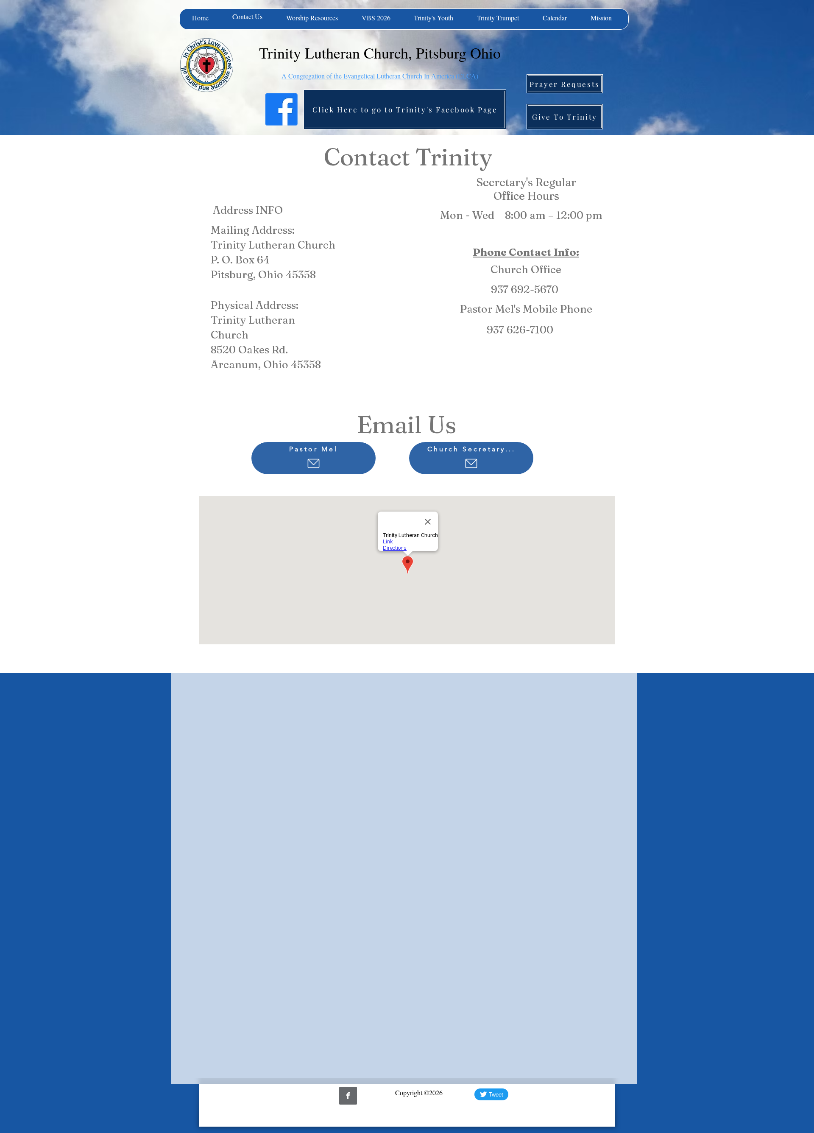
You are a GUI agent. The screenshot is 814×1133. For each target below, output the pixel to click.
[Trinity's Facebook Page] (281, 109)
